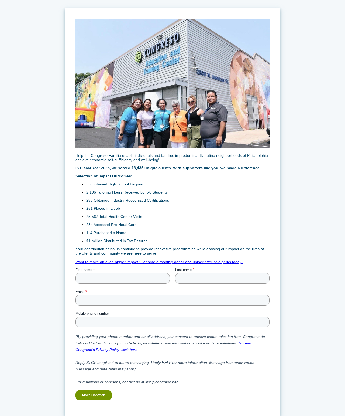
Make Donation (93, 395)
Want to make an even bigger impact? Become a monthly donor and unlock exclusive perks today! (159, 262)
